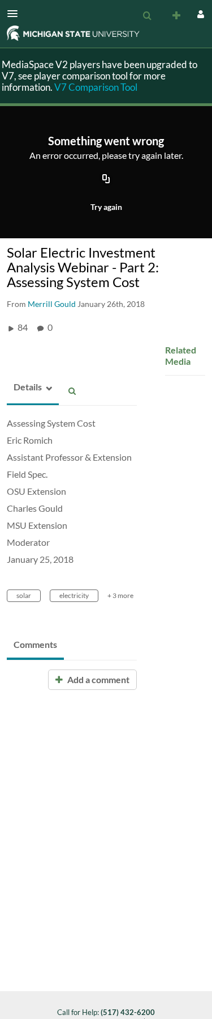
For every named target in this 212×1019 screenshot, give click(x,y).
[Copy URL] (106, 180)
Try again (106, 207)
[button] (16, 14)
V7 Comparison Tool (95, 87)
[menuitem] (147, 16)
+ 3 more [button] (120, 595)
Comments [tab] (35, 644)
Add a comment (97, 679)
